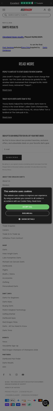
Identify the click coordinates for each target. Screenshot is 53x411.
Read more (36, 201)
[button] (27, 219)
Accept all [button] (27, 207)
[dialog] (26, 205)
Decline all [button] (27, 213)
